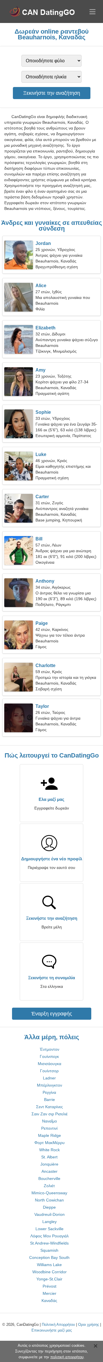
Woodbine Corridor (49, 1272)
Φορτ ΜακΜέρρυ (49, 1142)
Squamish (49, 1250)
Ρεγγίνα (49, 1092)
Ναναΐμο (49, 1121)
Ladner (49, 1078)
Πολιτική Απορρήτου (58, 1324)
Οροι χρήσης (88, 1324)
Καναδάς (49, 1300)
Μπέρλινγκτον (49, 1085)
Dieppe (49, 1207)
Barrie (49, 1099)
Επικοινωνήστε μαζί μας (51, 1330)
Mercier (49, 1293)
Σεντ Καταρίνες (49, 1106)
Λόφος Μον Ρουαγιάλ (49, 1236)
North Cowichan (49, 1200)
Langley (49, 1221)
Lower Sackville (49, 1228)
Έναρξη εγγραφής (51, 1014)
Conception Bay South (49, 1257)
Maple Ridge (49, 1135)
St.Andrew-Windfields (49, 1243)
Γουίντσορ (49, 1071)
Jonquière (49, 1164)
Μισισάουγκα (49, 1063)
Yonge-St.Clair (49, 1279)
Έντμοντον (49, 1049)
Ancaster (49, 1171)
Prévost (49, 1286)
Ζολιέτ (49, 1185)
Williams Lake (49, 1264)
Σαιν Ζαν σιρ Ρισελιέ (49, 1114)
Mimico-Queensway (49, 1193)
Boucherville (49, 1178)
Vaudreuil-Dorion (49, 1214)
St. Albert (49, 1157)
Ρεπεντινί (49, 1128)
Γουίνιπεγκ (49, 1056)
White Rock (49, 1149)
